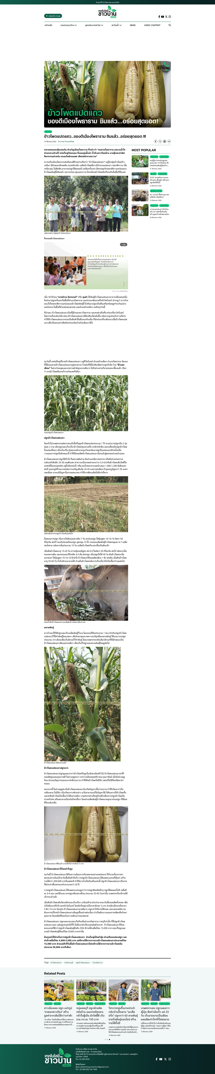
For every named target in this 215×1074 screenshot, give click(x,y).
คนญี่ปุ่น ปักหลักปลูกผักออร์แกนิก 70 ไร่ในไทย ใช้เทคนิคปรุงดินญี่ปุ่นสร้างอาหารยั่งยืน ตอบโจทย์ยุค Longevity (159, 165)
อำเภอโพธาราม (97, 962)
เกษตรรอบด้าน (67, 25)
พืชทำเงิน (48, 131)
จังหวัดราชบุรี (68, 962)
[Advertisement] (107, 44)
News (133, 25)
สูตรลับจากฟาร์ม (93, 25)
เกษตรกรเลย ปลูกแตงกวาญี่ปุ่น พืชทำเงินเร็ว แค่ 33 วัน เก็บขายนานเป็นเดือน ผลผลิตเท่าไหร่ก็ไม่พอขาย (155, 1013)
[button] (105, 1039)
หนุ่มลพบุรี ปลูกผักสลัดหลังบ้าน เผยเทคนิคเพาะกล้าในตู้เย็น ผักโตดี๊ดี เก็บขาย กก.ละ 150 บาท (90, 1013)
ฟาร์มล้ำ (115, 25)
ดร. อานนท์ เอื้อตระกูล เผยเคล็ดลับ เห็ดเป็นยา (159, 195)
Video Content (152, 25)
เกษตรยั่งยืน (164, 156)
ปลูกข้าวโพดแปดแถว (83, 962)
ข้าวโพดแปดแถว (56, 962)
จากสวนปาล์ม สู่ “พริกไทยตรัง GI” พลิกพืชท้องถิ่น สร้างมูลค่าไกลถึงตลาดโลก (159, 212)
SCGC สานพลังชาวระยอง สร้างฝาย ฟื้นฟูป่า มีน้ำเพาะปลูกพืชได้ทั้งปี (159, 180)
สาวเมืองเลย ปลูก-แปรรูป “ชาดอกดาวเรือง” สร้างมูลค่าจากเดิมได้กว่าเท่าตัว (58, 1011)
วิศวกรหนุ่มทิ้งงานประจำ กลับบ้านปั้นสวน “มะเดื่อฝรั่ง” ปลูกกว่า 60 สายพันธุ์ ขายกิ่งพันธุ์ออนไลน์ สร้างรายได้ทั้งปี (123, 1015)
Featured (154, 156)
